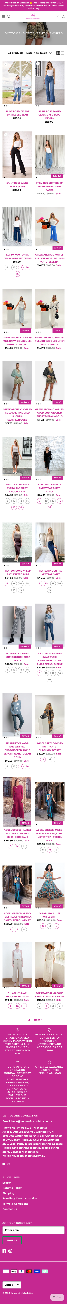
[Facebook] (3, 1164)
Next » (38, 1019)
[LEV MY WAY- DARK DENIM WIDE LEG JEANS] (17, 226)
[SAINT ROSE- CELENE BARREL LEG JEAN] (17, 83)
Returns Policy (12, 1187)
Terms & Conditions (15, 1203)
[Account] (56, 16)
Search (6, 1182)
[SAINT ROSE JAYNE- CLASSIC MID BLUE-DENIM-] (50, 83)
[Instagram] (8, 1164)
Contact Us (9, 1209)
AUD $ (9, 1284)
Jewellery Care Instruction (19, 1198)
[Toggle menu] (3, 16)
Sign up (12, 1240)
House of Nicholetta (21, 1293)
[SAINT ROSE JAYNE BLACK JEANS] (17, 155)
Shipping (8, 1193)
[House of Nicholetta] (33, 16)
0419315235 (24, 1127)
